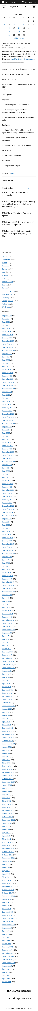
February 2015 (7, 728)
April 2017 (6, 645)
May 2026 (6, 325)
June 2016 (6, 677)
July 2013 (5, 788)
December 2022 (8, 452)
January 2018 (7, 617)
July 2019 (5, 560)
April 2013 (6, 798)
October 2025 (7, 347)
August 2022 (7, 465)
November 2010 (8, 890)
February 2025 (7, 373)
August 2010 (7, 899)
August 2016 (7, 671)
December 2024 (8, 379)
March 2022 (6, 480)
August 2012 (7, 823)
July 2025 (5, 357)
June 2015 (6, 715)
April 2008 (6, 978)
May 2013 (6, 794)
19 (9, 31)
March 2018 (6, 610)
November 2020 (8, 509)
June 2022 (6, 471)
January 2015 (7, 731)
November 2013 (8, 775)
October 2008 (7, 959)
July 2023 (5, 430)
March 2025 (6, 369)
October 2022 (7, 458)
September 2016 (8, 668)
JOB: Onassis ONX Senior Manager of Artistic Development (18, 223)
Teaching (5, 297)
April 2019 (6, 569)
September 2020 (8, 515)
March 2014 (6, 763)
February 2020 (7, 537)
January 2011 (7, 883)
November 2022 (8, 455)
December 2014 (8, 734)
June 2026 (6, 322)
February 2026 (7, 334)
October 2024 (7, 385)
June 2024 (6, 395)
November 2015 (8, 699)
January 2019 (7, 579)
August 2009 (7, 928)
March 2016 (6, 687)
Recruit (5, 285)
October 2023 (7, 420)
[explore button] (22, 2)
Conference (6, 259)
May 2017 (6, 642)
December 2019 (8, 544)
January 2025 (7, 376)
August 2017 (7, 633)
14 (19, 28)
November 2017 (8, 623)
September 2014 (8, 744)
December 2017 (8, 620)
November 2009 (8, 918)
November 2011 (8, 852)
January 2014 (7, 769)
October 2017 (7, 626)
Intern (4, 269)
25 (4, 35)
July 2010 (5, 902)
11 (4, 28)
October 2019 (7, 550)
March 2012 (6, 839)
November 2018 (8, 585)
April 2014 (6, 760)
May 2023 (6, 436)
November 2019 (8, 547)
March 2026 (6, 331)
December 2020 (8, 506)
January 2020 (7, 541)
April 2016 (6, 683)
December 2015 (8, 696)
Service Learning (8, 291)
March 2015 (6, 725)
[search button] (4, 7)
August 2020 (7, 518)
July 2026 (5, 319)
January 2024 (7, 411)
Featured (5, 266)
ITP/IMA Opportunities (19, 7)
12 (9, 28)
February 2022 (7, 484)
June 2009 (6, 934)
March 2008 (6, 982)
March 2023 (6, 442)
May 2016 (6, 680)
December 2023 (8, 414)
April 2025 (6, 366)
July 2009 (5, 931)
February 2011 (7, 880)
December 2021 (8, 490)
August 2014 (7, 747)
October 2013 (7, 779)
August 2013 (7, 785)
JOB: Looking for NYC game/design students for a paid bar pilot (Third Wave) (17, 233)
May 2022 (6, 474)
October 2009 (7, 921)
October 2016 (7, 664)
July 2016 (5, 674)
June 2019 (6, 563)
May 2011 (6, 871)
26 (9, 35)
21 (19, 31)
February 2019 (7, 576)
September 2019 (8, 553)
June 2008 (6, 972)
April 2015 (6, 721)
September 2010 (8, 896)
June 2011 (6, 867)
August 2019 (7, 557)
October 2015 (7, 702)
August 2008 (7, 966)
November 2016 (8, 661)
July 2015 (5, 712)
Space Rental (7, 294)
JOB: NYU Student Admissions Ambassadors (15, 193)
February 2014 (7, 766)
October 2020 (7, 512)
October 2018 (7, 588)
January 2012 (7, 845)
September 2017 (8, 629)
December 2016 (8, 658)
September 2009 (8, 924)
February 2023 (7, 445)
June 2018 (6, 601)
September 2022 (8, 461)
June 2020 (6, 525)
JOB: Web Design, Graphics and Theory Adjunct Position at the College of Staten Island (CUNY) (18, 204)
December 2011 (8, 848)
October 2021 (7, 496)
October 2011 (7, 855)
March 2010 (6, 909)
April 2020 (6, 531)
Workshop (6, 307)
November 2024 (8, 382)
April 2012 (6, 836)
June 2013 (6, 791)
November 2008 (8, 956)
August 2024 (7, 392)
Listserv (5, 275)
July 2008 (5, 969)
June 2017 (6, 639)
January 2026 (7, 338)
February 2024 (7, 407)
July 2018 (5, 598)
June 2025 (6, 360)
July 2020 (5, 522)
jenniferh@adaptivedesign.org (22, 59)
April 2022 (6, 477)
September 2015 (8, 706)
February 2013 (7, 804)
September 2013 (8, 782)
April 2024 (6, 401)
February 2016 (7, 690)
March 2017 (6, 648)
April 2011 (6, 874)
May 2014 (6, 756)
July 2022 (5, 468)
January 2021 (7, 503)
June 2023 (6, 433)
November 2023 (8, 417)
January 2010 (7, 915)
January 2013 (7, 807)
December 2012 (8, 810)
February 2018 (7, 614)
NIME (4, 278)
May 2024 (6, 398)
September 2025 (8, 350)
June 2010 (6, 905)
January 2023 (7, 449)
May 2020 (6, 528)
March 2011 (6, 877)
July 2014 (5, 750)
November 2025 (8, 344)
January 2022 (7, 487)
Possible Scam (7, 282)
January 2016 (7, 693)
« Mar (16, 38)
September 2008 (8, 963)
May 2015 (6, 718)
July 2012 (5, 826)
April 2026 (6, 328)
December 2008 (8, 953)
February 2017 (7, 652)
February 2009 (7, 947)
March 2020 (6, 534)
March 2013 (6, 801)
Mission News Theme (12, 1008)
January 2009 (7, 950)
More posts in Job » (30, 188)
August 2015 (7, 709)
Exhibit (4, 262)
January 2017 (7, 655)
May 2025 (6, 363)
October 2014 (7, 740)
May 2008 (6, 975)
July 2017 (5, 636)
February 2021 (7, 499)
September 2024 (8, 388)
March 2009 (6, 943)
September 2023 (8, 423)
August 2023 (7, 426)
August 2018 (7, 595)
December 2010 (8, 886)
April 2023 (6, 439)
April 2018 (6, 607)
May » (22, 38)
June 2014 (6, 753)
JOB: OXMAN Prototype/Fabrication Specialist (17, 214)
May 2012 (6, 832)
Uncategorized (7, 301)
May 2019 (6, 566)
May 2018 (6, 604)
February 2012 (7, 842)
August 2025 (7, 354)
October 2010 (7, 893)
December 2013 (8, 772)
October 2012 (7, 817)
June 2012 (6, 829)
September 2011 (8, 858)
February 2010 (7, 912)
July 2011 (5, 864)
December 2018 (8, 582)
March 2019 (6, 572)
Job (3, 272)
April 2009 (6, 940)
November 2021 (8, 493)
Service (5, 288)
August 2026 (7, 315)
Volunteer (6, 304)
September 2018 (8, 591)
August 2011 (7, 861)
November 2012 (8, 813)
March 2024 (6, 404)
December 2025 (8, 341)
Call (3, 256)
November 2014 (8, 737)
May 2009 (6, 937)
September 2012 (8, 820)
